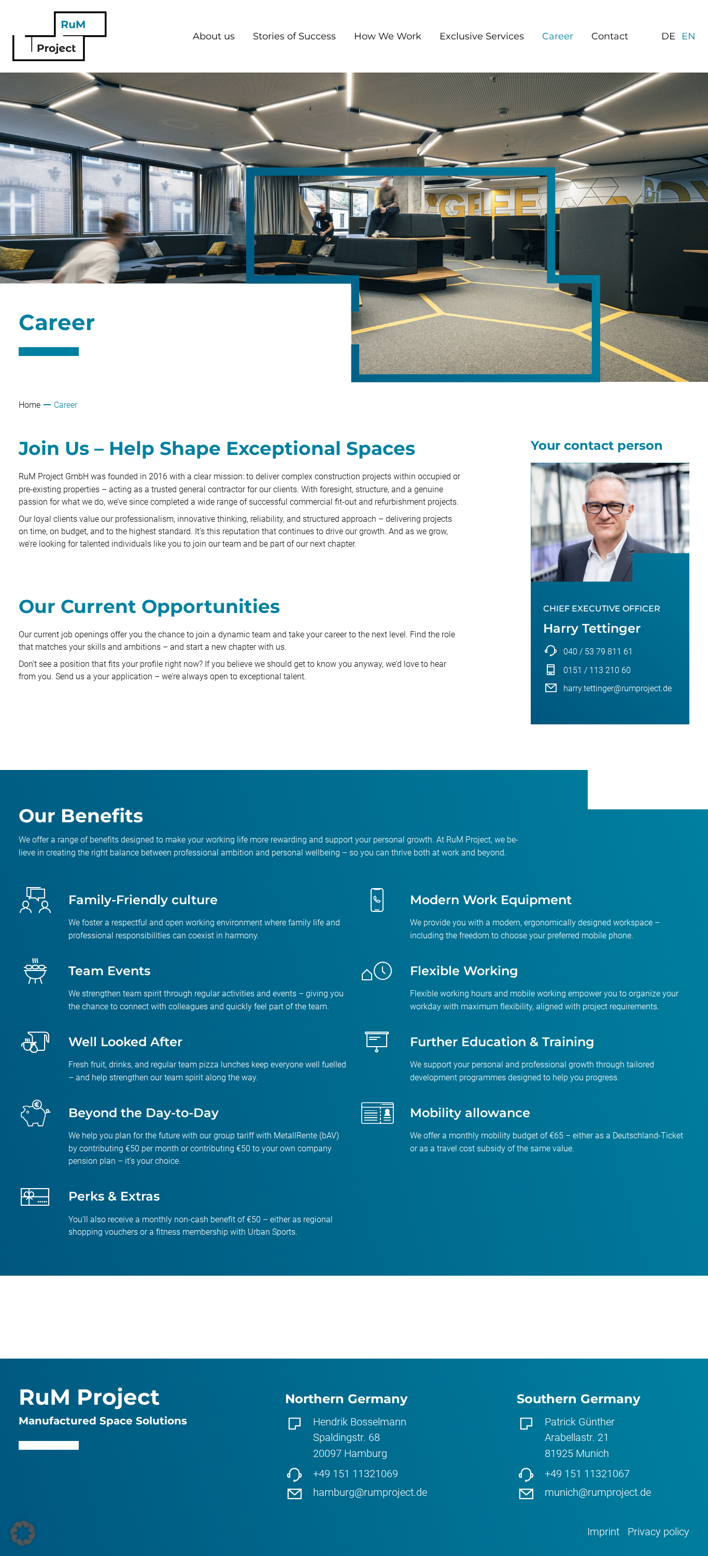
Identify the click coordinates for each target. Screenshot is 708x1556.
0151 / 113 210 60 (597, 670)
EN (689, 36)
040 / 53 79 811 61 (598, 651)
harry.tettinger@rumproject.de (617, 688)
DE (668, 36)
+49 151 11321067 (587, 1473)
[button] (23, 1533)
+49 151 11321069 (355, 1473)
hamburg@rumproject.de (370, 1492)
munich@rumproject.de (598, 1492)
